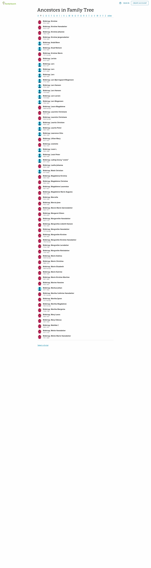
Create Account (140, 3)
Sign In (126, 3)
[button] (75, 22)
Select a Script (43, 345)
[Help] (120, 3)
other (110, 15)
